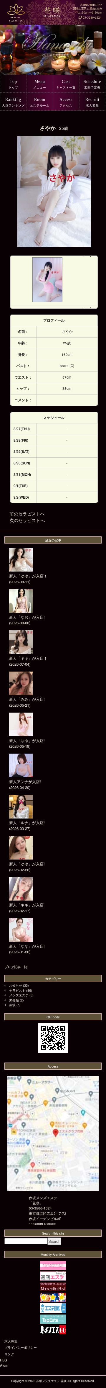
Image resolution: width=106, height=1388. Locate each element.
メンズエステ (19, 995)
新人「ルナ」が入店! (27, 822)
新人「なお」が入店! (27, 617)
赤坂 (12, 1004)
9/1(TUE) (21, 485)
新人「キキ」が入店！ (28, 658)
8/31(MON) (22, 474)
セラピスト (17, 990)
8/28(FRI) (21, 440)
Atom (4, 1365)
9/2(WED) (21, 497)
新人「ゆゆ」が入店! (27, 740)
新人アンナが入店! (25, 781)
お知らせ (15, 985)
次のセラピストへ (27, 520)
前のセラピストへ (27, 513)
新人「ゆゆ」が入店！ (28, 576)
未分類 (14, 1000)
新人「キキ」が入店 (26, 905)
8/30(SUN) (22, 463)
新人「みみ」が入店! (27, 699)
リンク (9, 1353)
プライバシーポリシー (20, 1347)
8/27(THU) (22, 428)
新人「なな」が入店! (27, 946)
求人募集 (10, 1341)
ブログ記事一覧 (15, 966)
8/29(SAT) (21, 451)
